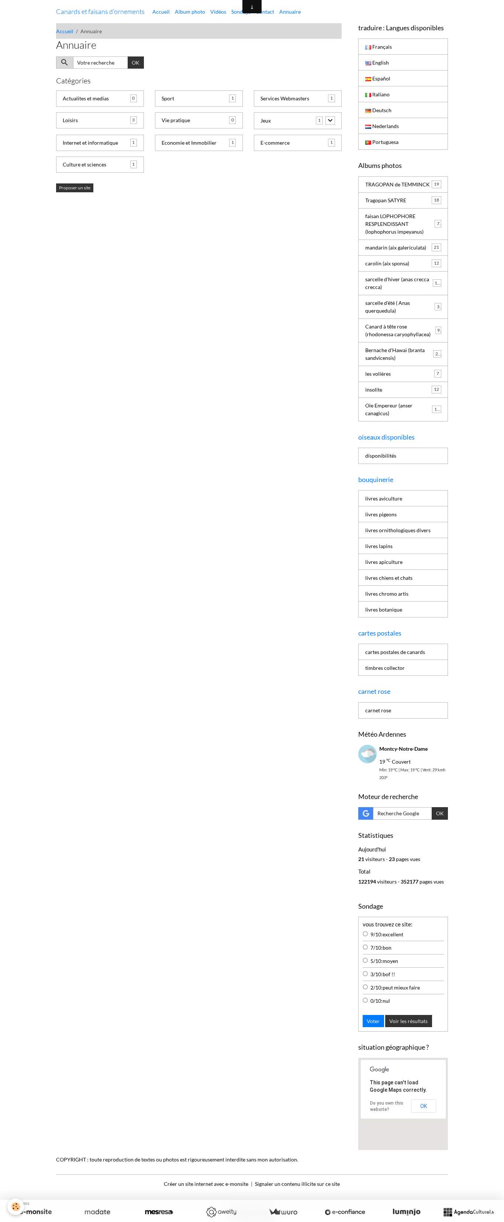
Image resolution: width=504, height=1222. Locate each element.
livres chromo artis (386, 594)
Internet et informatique (90, 143)
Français (381, 47)
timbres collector (385, 668)
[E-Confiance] (345, 1212)
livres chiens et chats (388, 578)
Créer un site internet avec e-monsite (206, 1184)
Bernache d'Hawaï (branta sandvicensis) (403, 354)
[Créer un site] (35, 1212)
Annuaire (290, 11)
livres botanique (383, 609)
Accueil (161, 11)
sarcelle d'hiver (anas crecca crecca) (402, 283)
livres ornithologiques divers (398, 530)
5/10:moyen (384, 961)
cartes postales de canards (395, 652)
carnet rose (378, 710)
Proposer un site (74, 187)
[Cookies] (15, 1206)
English (380, 62)
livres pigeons (381, 514)
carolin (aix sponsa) (402, 263)
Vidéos (218, 11)
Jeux (265, 120)
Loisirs (70, 120)
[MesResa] (159, 1212)
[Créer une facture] (283, 1212)
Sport (168, 98)
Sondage (241, 11)
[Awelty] (221, 1212)
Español (380, 78)
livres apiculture (384, 562)
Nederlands (385, 126)
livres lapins (379, 546)
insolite (402, 389)
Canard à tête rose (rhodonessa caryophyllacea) (402, 330)
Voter (373, 1021)
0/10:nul (380, 1001)
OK (135, 62)
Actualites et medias (86, 98)
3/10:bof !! (382, 974)
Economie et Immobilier (189, 143)
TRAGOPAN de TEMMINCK (402, 184)
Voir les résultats (408, 1021)
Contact (265, 11)
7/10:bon (380, 947)
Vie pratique (176, 120)
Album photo (190, 11)
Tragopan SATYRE (402, 200)
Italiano (380, 94)
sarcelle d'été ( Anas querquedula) (402, 307)
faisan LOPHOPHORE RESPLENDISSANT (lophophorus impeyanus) (403, 224)
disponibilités (380, 455)
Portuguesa (384, 142)
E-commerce (275, 143)
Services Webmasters (284, 98)
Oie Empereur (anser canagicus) (402, 409)
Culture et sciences (84, 164)
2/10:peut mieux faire (395, 987)
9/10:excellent (386, 934)
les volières (402, 374)
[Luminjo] (406, 1212)
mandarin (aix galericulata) (402, 247)
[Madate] (97, 1212)
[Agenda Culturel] (468, 1212)
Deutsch (381, 110)
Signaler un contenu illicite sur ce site (297, 1184)
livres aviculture (383, 498)
